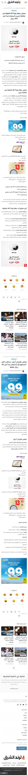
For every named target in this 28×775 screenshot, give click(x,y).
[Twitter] (15, 297)
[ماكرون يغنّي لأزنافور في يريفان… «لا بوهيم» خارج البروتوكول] (21, 316)
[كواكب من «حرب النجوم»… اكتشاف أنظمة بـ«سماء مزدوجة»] (7, 316)
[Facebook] (19, 297)
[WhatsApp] (7, 297)
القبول (3, 773)
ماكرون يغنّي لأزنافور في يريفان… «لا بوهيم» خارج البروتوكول (21, 324)
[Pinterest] (11, 297)
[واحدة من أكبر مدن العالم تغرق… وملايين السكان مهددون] (21, 337)
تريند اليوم (14, 10)
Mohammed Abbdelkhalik (15, 22)
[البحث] (2, 2)
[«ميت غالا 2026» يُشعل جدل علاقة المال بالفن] (7, 337)
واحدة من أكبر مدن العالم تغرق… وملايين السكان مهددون (21, 345)
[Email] (19, 301)
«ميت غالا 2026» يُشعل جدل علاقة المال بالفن (8, 345)
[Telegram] (3, 297)
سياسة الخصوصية (8, 770)
